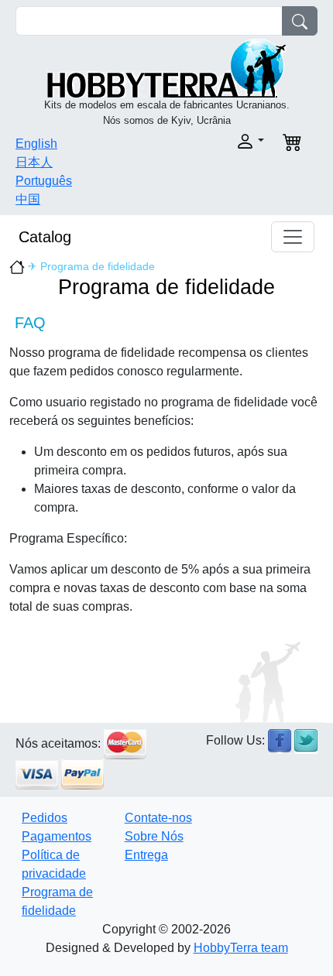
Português (43, 180)
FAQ (30, 322)
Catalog (45, 236)
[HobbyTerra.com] (166, 67)
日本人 (34, 162)
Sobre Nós (154, 836)
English (36, 143)
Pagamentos (56, 836)
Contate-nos (158, 817)
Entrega (146, 854)
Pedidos (44, 817)
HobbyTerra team (241, 947)
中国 (27, 199)
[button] (220, 141)
